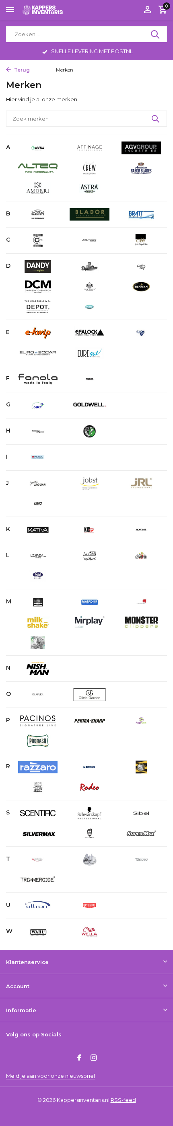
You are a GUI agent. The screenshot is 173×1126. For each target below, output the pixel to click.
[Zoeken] (155, 34)
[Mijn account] (147, 10)
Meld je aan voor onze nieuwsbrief (50, 1076)
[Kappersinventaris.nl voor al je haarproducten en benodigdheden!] (42, 10)
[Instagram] (94, 1058)
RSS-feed (123, 1100)
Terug (21, 70)
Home (41, 70)
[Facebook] (79, 1058)
